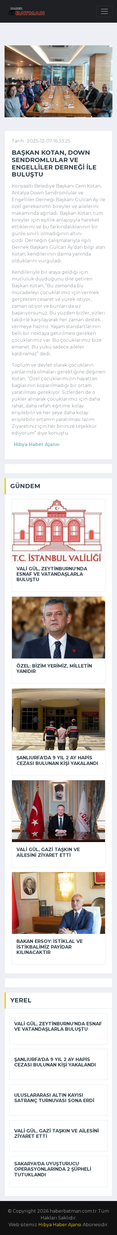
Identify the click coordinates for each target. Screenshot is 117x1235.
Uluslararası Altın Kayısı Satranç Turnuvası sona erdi (54, 1097)
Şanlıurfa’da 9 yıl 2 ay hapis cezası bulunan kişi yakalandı (57, 760)
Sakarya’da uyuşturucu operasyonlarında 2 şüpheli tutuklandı (52, 1169)
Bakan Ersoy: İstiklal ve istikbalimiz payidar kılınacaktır (49, 947)
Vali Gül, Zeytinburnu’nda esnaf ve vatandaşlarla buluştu (51, 574)
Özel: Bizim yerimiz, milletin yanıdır (54, 668)
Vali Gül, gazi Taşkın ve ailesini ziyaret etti (48, 852)
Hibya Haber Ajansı (60, 1224)
